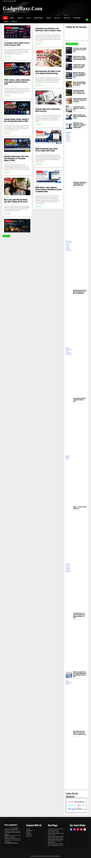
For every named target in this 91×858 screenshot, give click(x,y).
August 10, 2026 (77, 678)
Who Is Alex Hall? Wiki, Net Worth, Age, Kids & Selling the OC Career (16, 201)
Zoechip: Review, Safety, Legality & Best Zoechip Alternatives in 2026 (16, 120)
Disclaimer (28, 833)
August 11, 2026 (77, 510)
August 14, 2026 (46, 113)
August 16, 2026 (15, 203)
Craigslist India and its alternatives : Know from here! (48, 110)
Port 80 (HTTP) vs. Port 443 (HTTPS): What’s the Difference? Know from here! (79, 615)
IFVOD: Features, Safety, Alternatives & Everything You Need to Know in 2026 (17, 82)
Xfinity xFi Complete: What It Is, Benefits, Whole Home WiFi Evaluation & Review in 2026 (79, 674)
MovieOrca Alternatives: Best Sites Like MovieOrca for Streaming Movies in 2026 (16, 158)
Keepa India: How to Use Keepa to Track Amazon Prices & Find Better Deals (79, 732)
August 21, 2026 (15, 123)
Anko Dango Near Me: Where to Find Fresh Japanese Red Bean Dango (47, 72)
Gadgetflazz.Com (22, 8)
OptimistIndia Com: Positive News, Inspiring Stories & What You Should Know (80, 291)
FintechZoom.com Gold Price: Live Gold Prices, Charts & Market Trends (48, 29)
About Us (6, 21)
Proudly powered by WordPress (38, 856)
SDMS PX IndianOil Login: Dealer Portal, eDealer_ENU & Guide (46, 150)
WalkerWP (58, 856)
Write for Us (57, 18)
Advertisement (76, 18)
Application (6, 40)
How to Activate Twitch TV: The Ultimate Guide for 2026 (79, 399)
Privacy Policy (66, 18)
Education (48, 18)
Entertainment (7, 77)
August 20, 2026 (15, 162)
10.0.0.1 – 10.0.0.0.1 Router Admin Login (80, 507)
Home (5, 18)
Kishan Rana (7, 47)
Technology (20, 18)
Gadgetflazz (7, 828)
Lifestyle (28, 18)
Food (36, 68)
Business (12, 18)
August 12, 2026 (77, 187)
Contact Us (14, 21)
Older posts (6, 236)
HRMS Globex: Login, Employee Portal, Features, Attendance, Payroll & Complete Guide (48, 189)
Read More (7, 56)
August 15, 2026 (46, 75)
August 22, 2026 (15, 47)
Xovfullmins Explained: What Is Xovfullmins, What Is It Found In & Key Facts (80, 183)
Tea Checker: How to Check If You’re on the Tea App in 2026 (17, 44)
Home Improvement (38, 18)
